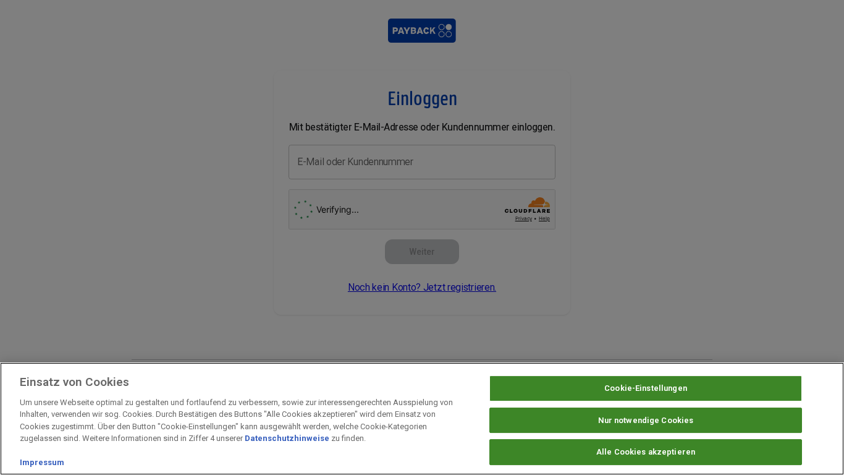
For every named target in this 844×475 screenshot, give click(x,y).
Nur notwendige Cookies (646, 420)
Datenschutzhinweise (287, 438)
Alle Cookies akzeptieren (645, 451)
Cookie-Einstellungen (645, 388)
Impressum (42, 462)
